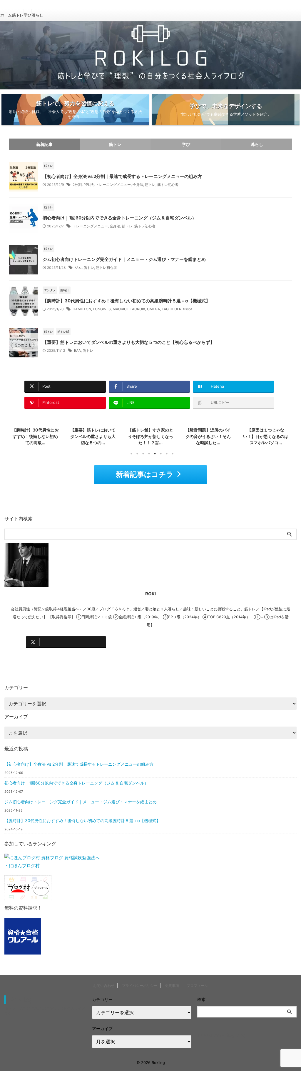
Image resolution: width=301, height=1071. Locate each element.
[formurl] (232, 641)
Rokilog (21, 1000)
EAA (77, 350)
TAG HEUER (171, 309)
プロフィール (197, 985)
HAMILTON (82, 309)
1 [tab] (131, 454)
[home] (66, 656)
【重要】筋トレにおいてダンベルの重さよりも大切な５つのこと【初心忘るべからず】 (129, 342)
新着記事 (44, 144)
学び (27, 15)
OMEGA (153, 309)
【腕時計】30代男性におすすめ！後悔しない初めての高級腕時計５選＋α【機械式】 (126, 301)
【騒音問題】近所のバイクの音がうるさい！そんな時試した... (150, 436)
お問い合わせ (103, 985)
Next (286, 435)
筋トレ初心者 (167, 184)
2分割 (77, 184)
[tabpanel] (35, 437)
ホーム (6, 15)
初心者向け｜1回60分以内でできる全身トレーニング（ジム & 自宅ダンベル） (119, 218)
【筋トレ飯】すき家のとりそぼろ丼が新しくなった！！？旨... (93, 436)
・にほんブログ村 (22, 865)
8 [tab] (172, 454)
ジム (78, 267)
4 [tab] (149, 454)
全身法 (138, 184)
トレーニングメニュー (113, 184)
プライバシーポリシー (139, 985)
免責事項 (172, 985)
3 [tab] (143, 454)
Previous (14, 435)
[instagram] (149, 641)
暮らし (37, 15)
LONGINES (102, 309)
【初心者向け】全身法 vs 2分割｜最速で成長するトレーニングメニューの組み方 (122, 176)
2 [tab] (137, 454)
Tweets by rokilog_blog (221, 1035)
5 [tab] (155, 454)
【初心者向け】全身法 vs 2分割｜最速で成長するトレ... (266, 436)
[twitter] (66, 641)
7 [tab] (167, 454)
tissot (187, 309)
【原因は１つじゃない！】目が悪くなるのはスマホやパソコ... (208, 436)
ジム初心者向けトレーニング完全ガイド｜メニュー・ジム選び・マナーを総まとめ (124, 259)
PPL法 (88, 184)
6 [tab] (161, 454)
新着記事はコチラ (144, 474)
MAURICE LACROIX (129, 309)
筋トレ (18, 15)
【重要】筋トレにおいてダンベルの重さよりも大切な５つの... (35, 436)
